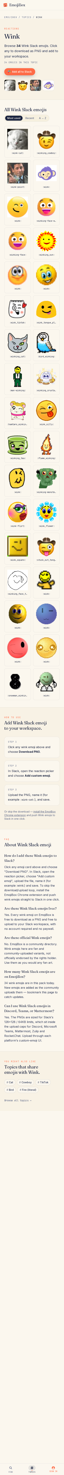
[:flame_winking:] (46, 447)
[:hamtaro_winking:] (17, 413)
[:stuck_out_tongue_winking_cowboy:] (46, 548)
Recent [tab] (29, 118)
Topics (26, 17)
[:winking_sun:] (46, 243)
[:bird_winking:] (46, 345)
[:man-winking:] (17, 379)
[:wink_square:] (17, 548)
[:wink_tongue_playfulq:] (46, 311)
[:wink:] (48, 85)
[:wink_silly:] (46, 413)
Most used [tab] (13, 118)
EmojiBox (10, 17)
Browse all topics (17, 1100)
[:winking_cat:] (17, 345)
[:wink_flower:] (46, 514)
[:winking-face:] (17, 243)
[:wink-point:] (35, 85)
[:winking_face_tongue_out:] (17, 582)
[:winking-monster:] (46, 480)
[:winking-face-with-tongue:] (46, 209)
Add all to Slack (22, 71)
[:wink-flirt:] (17, 514)
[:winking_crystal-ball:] (46, 379)
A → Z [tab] (42, 118)
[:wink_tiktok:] (17, 311)
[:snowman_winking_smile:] (17, 684)
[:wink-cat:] (10, 85)
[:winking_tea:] (17, 447)
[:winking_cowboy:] (22, 85)
